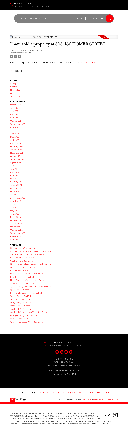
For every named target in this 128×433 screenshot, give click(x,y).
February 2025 (16, 146)
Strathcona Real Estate (20, 305)
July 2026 (14, 108)
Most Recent (16, 104)
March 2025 (15, 143)
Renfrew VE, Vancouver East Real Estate (27, 293)
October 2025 (16, 121)
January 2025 (16, 149)
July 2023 (14, 204)
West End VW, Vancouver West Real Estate (29, 312)
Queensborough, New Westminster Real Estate (30, 286)
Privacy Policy (87, 399)
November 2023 (17, 191)
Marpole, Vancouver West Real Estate (26, 273)
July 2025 (14, 130)
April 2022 (14, 239)
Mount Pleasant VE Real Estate (23, 277)
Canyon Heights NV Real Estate (23, 248)
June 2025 (14, 133)
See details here (89, 62)
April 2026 (14, 117)
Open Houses (16, 93)
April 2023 (14, 214)
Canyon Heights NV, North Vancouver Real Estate (31, 251)
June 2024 (14, 169)
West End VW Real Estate (21, 309)
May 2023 (14, 210)
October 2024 (16, 156)
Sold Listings (15, 96)
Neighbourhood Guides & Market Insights (88, 392)
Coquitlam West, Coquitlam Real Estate (27, 254)
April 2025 (14, 140)
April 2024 (14, 175)
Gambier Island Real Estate (21, 261)
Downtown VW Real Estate (22, 257)
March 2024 (15, 178)
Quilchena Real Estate (19, 289)
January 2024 (16, 185)
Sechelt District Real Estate (22, 296)
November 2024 (17, 153)
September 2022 (17, 233)
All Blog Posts (16, 83)
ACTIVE (102, 12)
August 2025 (15, 127)
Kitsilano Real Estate (19, 270)
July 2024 (14, 165)
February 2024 (16, 181)
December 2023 (17, 188)
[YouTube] (66, 352)
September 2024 (17, 159)
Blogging (13, 86)
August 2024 (15, 162)
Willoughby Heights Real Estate (23, 315)
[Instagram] (70, 352)
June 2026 (14, 111)
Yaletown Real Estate (24, 53)
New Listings (15, 90)
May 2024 (14, 172)
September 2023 (17, 197)
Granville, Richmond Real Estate (23, 267)
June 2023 (14, 207)
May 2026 (14, 114)
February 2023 (16, 220)
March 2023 (15, 217)
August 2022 (15, 236)
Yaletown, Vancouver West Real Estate (26, 322)
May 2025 (14, 137)
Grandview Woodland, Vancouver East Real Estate (31, 264)
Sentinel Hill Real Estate (20, 299)
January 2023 (16, 223)
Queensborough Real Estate (22, 283)
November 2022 (17, 226)
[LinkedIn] (62, 352)
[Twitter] (57, 352)
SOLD (112, 12)
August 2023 (15, 201)
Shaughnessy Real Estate (20, 302)
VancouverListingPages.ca (50, 392)
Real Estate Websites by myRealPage (105, 399)
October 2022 (16, 230)
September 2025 (17, 124)
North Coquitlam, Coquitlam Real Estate (27, 280)
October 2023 (16, 194)
